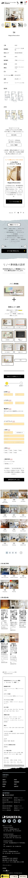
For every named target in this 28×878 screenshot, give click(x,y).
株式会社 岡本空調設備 (7, 805)
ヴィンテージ (20, 720)
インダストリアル (13, 720)
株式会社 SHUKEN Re (7, 797)
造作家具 (5, 721)
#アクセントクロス (15, 241)
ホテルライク (6, 718)
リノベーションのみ (19, 82)
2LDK (13, 727)
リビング (5, 754)
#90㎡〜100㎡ (14, 764)
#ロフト (6, 239)
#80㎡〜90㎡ (12, 228)
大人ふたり (21, 701)
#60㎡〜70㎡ (13, 762)
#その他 (15, 760)
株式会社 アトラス (18, 805)
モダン (19, 718)
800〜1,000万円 (12, 733)
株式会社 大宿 (17, 802)
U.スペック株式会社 (7, 810)
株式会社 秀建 (5, 800)
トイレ (9, 754)
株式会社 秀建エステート (19, 800)
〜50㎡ (5, 709)
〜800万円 (6, 733)
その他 (5, 690)
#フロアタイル (20, 232)
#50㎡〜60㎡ (6, 762)
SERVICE (4, 782)
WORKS (4, 784)
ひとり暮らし (6, 701)
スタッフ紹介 (14, 145)
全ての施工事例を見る (13, 251)
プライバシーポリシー (7, 865)
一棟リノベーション (7, 849)
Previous (3, 25)
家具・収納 (20, 752)
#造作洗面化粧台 (10, 232)
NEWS (4, 786)
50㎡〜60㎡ (10, 709)
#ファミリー (19, 230)
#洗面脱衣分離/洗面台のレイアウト (15, 235)
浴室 (7, 752)
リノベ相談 (13, 876)
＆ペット (5, 703)
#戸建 (5, 228)
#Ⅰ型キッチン (20, 237)
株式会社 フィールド (18, 797)
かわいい (11, 716)
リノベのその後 (14, 201)
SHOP (15, 784)
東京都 (16, 52)
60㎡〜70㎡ (15, 709)
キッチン (13, 754)
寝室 (17, 754)
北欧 (16, 718)
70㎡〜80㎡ (21, 709)
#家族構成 (23, 239)
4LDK (19, 727)
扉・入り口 (13, 752)
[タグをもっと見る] (14, 766)
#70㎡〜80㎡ (20, 762)
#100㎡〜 (20, 764)
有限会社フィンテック (18, 808)
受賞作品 (5, 746)
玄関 (5, 752)
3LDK (16, 727)
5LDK (22, 727)
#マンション (6, 760)
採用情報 (4, 868)
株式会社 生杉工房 (6, 808)
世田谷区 (20, 52)
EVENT (15, 779)
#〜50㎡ (20, 760)
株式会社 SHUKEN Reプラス (8, 802)
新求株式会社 (17, 810)
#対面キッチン (14, 239)
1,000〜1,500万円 (20, 733)
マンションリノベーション (9, 688)
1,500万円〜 (6, 735)
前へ (6, 246)
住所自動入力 (20, 432)
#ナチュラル (21, 228)
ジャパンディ (6, 720)
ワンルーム (6, 727)
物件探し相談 (22, 876)
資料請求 (5, 876)
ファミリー (16, 701)
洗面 (10, 752)
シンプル (19, 716)
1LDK (10, 727)
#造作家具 (10, 230)
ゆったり (15, 716)
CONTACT (16, 786)
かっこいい (6, 716)
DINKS (11, 701)
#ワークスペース (10, 237)
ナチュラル (12, 718)
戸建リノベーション (19, 688)
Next (25, 25)
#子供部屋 (15, 234)
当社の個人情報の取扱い (17, 468)
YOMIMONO (16, 782)
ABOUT (4, 779)
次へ (22, 246)
